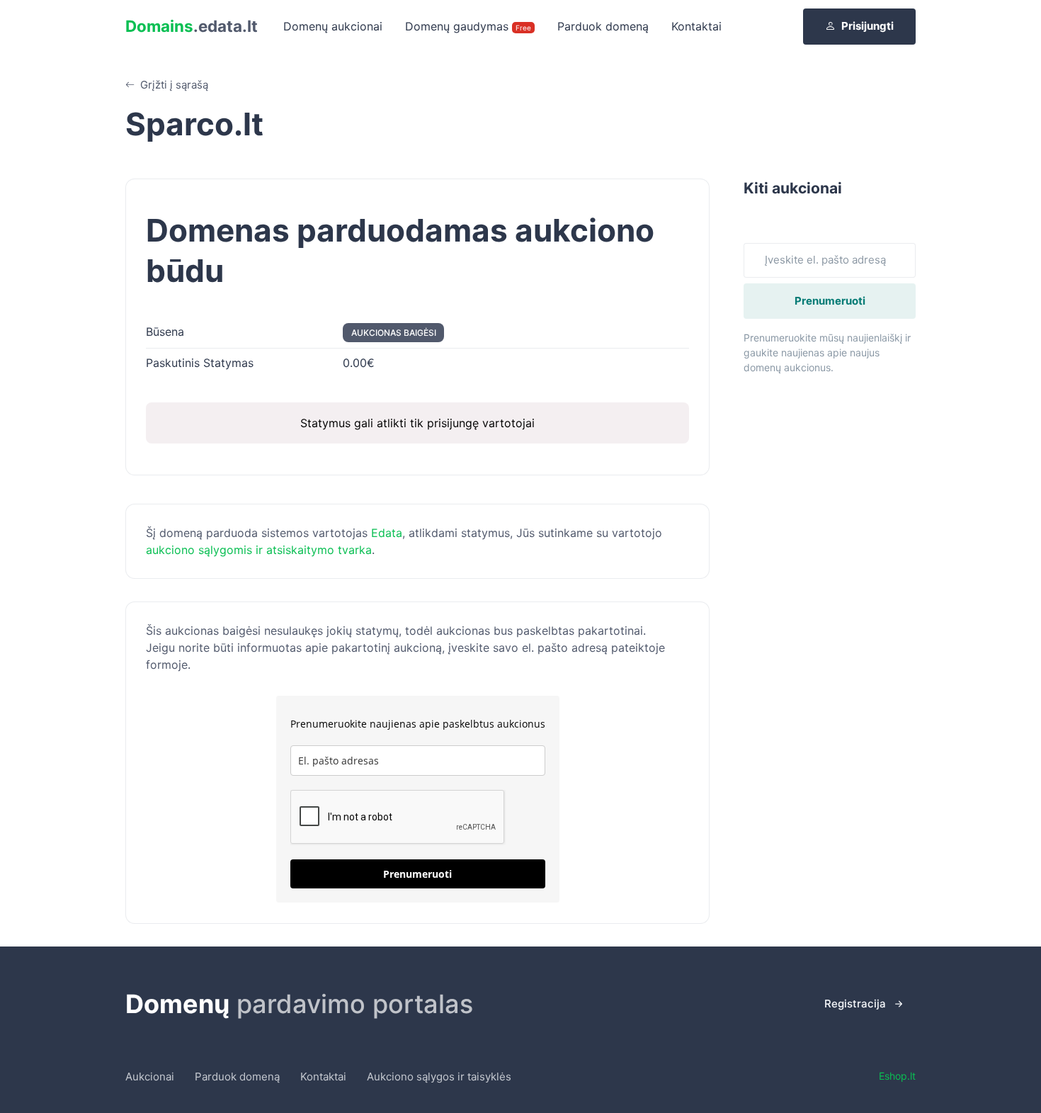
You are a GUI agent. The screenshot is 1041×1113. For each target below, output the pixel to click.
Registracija (855, 1003)
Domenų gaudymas (468, 26)
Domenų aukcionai (332, 26)
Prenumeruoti (417, 874)
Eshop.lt (897, 1076)
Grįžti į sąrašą (172, 84)
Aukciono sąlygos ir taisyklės (439, 1076)
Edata (386, 533)
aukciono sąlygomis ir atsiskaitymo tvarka (259, 550)
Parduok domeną (603, 26)
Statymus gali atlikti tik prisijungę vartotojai (417, 423)
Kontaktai (696, 26)
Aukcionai (149, 1076)
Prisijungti (867, 26)
